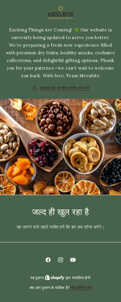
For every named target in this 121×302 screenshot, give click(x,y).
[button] (60, 88)
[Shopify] (55, 277)
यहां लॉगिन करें (81, 287)
